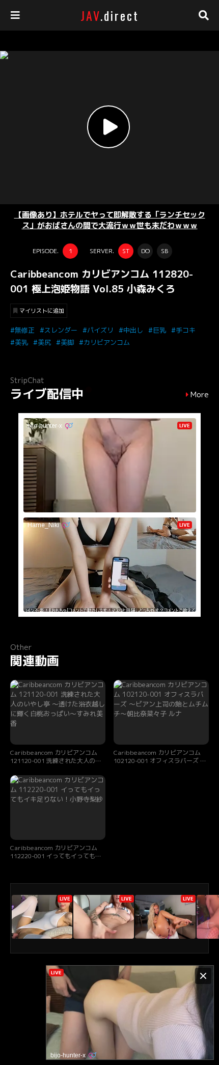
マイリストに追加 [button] (41, 311)
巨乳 (159, 330)
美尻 (44, 342)
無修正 (25, 330)
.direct (109, 15)
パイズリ (100, 330)
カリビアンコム (107, 342)
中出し (133, 330)
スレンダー (60, 330)
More (199, 395)
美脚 (67, 342)
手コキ (186, 330)
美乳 (21, 342)
